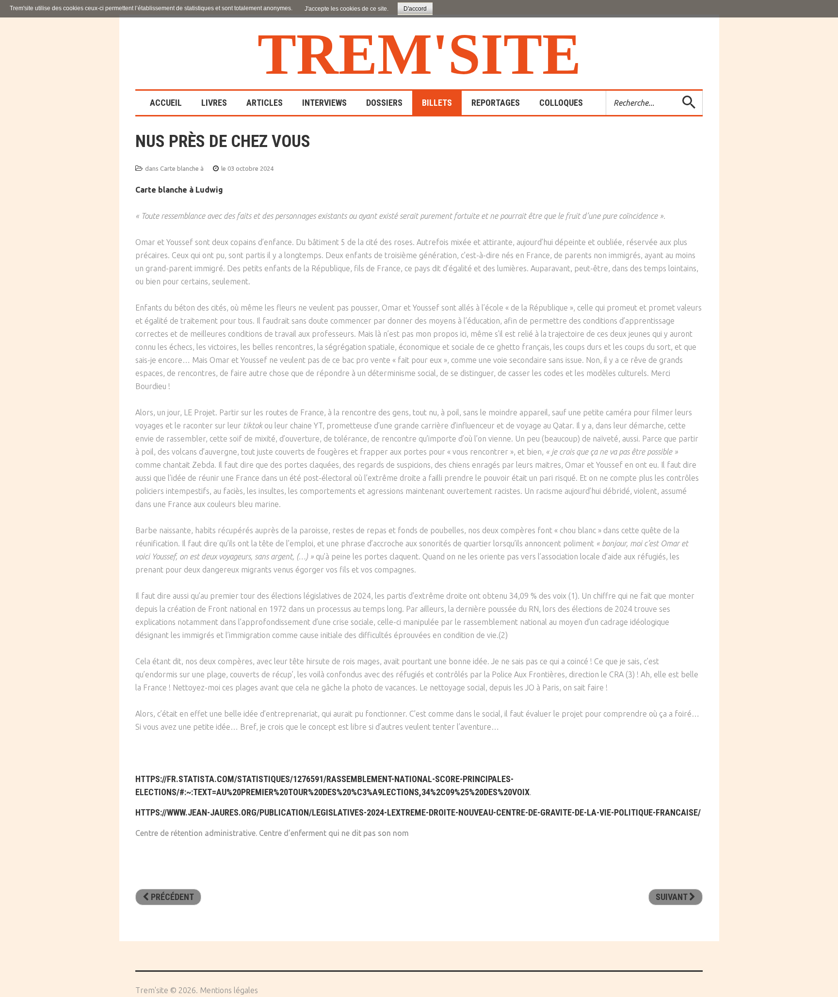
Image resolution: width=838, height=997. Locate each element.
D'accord (415, 8)
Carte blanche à (182, 168)
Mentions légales (229, 990)
